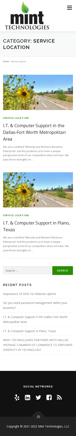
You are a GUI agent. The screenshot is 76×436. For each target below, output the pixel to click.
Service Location (16, 117)
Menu (69, 7)
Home (6, 61)
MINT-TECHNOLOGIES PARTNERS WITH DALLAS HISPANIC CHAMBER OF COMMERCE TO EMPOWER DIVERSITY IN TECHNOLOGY (37, 345)
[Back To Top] (38, 417)
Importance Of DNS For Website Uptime (29, 294)
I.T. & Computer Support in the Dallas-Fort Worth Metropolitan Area (34, 132)
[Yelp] (17, 397)
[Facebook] (49, 397)
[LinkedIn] (27, 397)
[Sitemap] (59, 397)
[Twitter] (38, 397)
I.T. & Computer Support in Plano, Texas (29, 331)
